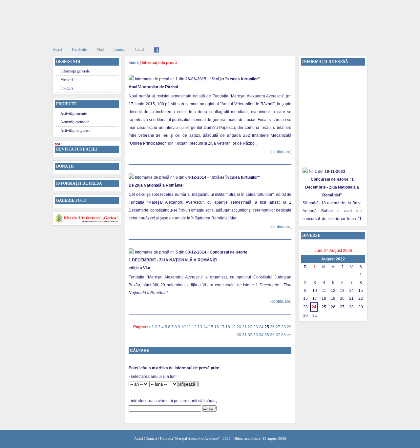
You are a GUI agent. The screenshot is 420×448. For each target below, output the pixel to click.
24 (261, 327)
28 (284, 327)
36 (273, 335)
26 (273, 327)
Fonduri (66, 88)
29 (289, 327)
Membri (66, 79)
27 (278, 327)
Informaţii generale (75, 71)
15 (211, 327)
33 (256, 335)
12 (195, 327)
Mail (100, 49)
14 (206, 327)
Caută (139, 49)
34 (261, 335)
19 (234, 327)
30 (239, 335)
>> (289, 335)
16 (217, 327)
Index (134, 62)
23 (256, 327)
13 (200, 327)
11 (189, 327)
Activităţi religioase (75, 130)
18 (228, 327)
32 (250, 335)
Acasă (57, 49)
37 (278, 335)
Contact (119, 49)
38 (284, 335)
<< (149, 327)
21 (245, 327)
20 (239, 327)
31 (245, 335)
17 (222, 327)
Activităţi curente (73, 113)
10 (184, 327)
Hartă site (79, 49)
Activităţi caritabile (74, 122)
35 (267, 335)
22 (250, 327)
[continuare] (280, 152)
